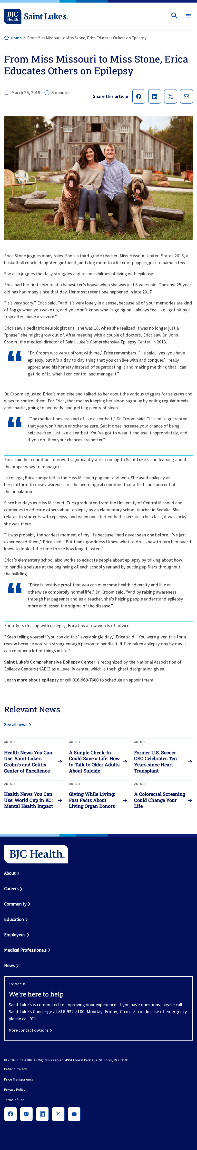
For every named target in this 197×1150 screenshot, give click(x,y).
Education (14, 919)
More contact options (28, 1030)
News (9, 965)
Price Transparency (19, 1079)
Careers (11, 888)
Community (15, 904)
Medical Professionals (25, 950)
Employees (14, 935)
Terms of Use (14, 1100)
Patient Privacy (15, 1069)
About (10, 873)
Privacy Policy (14, 1089)
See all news (15, 724)
